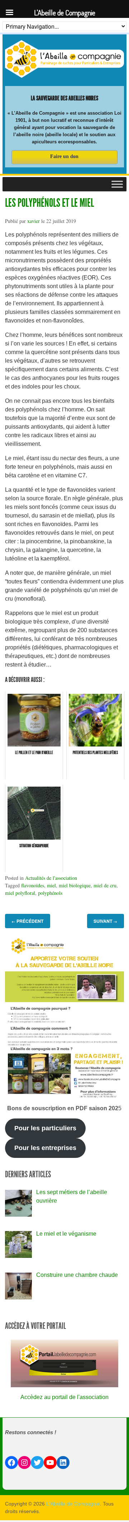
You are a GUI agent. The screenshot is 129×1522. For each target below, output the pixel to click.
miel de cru (105, 885)
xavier (33, 221)
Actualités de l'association (51, 877)
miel (51, 885)
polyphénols (50, 892)
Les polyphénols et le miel (49, 203)
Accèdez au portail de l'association (64, 1397)
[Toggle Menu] (117, 184)
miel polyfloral (20, 892)
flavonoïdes (32, 885)
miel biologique (75, 885)
